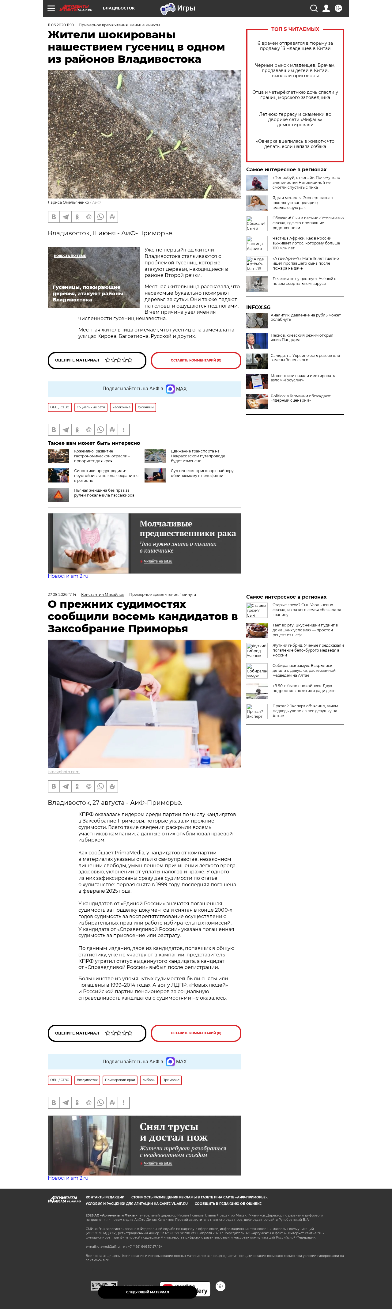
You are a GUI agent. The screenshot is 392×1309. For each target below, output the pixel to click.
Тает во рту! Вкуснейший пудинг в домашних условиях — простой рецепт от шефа (305, 630)
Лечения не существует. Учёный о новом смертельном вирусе (305, 281)
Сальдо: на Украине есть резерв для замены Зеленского (305, 358)
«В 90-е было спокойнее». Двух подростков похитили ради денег (305, 688)
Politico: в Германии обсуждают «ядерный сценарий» (301, 398)
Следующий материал (147, 1292)
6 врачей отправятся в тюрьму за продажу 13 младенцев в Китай (295, 46)
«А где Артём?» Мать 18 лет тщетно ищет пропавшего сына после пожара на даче (306, 263)
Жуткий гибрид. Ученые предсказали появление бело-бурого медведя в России (308, 650)
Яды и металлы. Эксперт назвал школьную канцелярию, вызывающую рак (303, 202)
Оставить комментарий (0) (196, 360)
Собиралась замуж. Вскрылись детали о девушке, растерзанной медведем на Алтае (304, 670)
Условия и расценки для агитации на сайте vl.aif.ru (137, 1204)
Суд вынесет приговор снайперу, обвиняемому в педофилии (203, 473)
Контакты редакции (105, 1197)
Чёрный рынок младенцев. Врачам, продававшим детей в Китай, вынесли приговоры (295, 70)
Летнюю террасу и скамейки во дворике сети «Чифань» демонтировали (295, 119)
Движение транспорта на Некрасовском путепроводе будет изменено (198, 456)
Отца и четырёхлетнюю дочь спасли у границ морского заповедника (295, 95)
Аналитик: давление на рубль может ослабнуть (306, 317)
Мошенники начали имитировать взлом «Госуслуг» (303, 378)
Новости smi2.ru (68, 576)
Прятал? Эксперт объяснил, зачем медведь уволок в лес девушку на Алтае (305, 711)
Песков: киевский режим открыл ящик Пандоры (302, 337)
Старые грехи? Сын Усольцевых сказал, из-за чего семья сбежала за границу (307, 610)
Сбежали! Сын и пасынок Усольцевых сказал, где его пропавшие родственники (308, 223)
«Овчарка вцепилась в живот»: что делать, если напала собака (295, 144)
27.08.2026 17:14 (62, 594)
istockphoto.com (64, 772)
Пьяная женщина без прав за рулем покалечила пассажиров (104, 492)
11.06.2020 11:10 (61, 25)
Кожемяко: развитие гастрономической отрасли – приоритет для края (102, 456)
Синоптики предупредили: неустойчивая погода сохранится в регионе (106, 475)
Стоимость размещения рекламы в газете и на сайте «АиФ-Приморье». (199, 1197)
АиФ (96, 202)
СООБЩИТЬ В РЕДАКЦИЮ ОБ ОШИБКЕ (228, 1204)
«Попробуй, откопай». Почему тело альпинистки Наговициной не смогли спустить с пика (306, 182)
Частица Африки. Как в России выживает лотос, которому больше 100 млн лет (306, 243)
